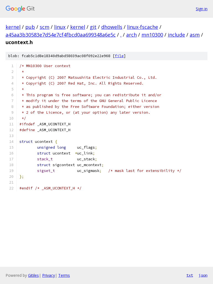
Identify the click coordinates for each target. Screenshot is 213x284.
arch (131, 34)
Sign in (201, 8)
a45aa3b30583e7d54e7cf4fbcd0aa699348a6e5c (61, 34)
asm (195, 34)
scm (44, 27)
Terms (64, 275)
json (203, 275)
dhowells (111, 27)
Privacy (48, 275)
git (93, 27)
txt (189, 275)
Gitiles (33, 275)
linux (59, 27)
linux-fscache (142, 27)
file (119, 56)
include (176, 34)
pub (30, 27)
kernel (13, 27)
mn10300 (152, 34)
